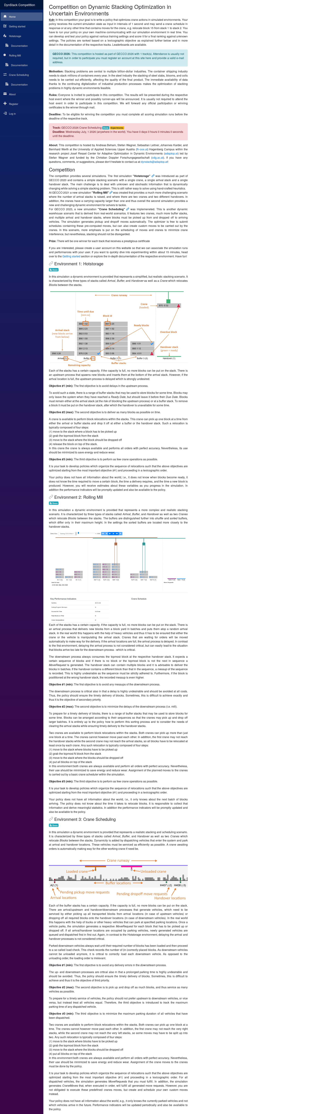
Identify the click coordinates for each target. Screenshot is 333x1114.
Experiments (117, 127)
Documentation (19, 45)
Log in (12, 113)
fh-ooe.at (142, 149)
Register (13, 104)
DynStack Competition (19, 5)
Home (12, 16)
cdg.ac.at (157, 157)
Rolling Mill (15, 55)
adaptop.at (171, 153)
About (12, 94)
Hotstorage (15, 36)
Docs (105, 127)
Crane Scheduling (19, 75)
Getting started (17, 26)
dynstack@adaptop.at (154, 162)
